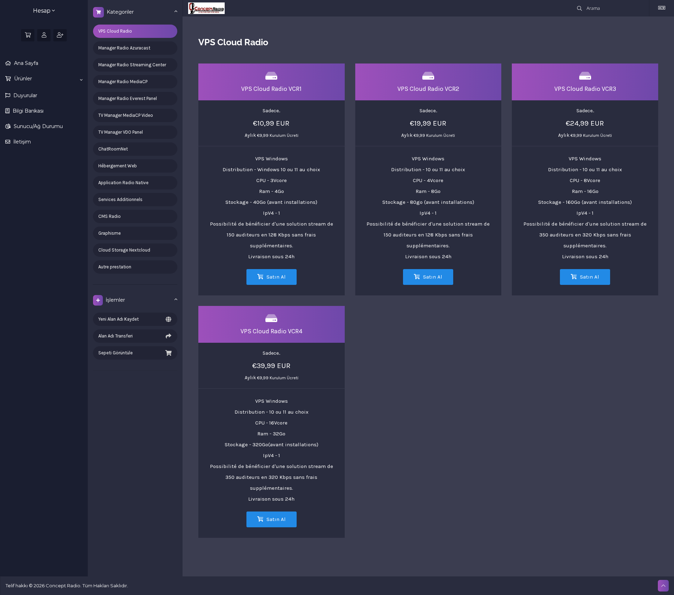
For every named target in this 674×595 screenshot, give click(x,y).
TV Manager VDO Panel (120, 132)
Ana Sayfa (25, 63)
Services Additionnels (120, 199)
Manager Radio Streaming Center (132, 64)
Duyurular (24, 95)
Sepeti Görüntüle (115, 352)
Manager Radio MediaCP (122, 81)
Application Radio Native (123, 182)
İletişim (21, 142)
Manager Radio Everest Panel (127, 98)
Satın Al (275, 277)
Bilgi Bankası (27, 111)
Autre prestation (114, 266)
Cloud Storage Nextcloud (124, 250)
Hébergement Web (117, 165)
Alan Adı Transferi (115, 336)
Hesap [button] (42, 10)
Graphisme (109, 233)
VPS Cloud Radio (115, 31)
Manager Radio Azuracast (124, 48)
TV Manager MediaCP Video (125, 115)
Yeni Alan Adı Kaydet (118, 319)
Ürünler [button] (22, 78)
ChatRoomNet (113, 149)
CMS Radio (109, 216)
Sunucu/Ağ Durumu (37, 126)
